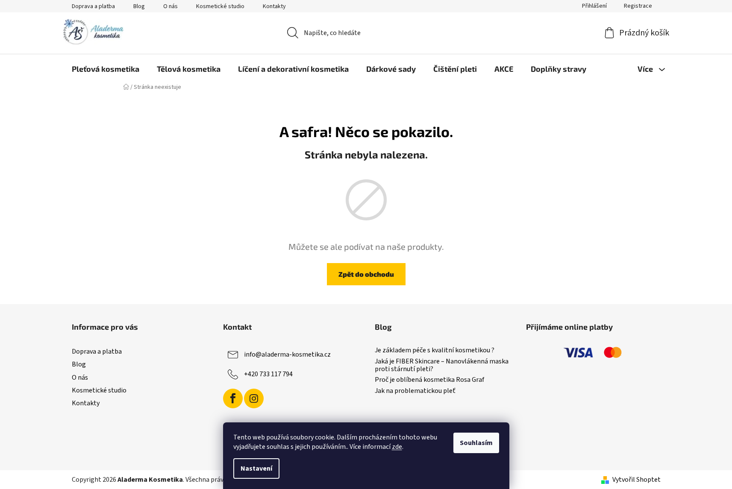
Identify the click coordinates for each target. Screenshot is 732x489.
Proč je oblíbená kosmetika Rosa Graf (429, 380)
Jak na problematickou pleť (415, 391)
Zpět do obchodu (366, 274)
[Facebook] (233, 398)
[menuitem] (105, 68)
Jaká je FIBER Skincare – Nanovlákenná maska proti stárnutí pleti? (442, 365)
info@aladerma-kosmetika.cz (287, 354)
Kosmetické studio (220, 6)
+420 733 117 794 (268, 374)
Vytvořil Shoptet (636, 479)
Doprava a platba (93, 6)
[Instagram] (254, 398)
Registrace (638, 6)
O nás (170, 6)
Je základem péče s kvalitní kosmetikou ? (434, 350)
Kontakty (274, 6)
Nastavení (256, 468)
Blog (139, 6)
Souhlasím (476, 443)
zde (397, 446)
